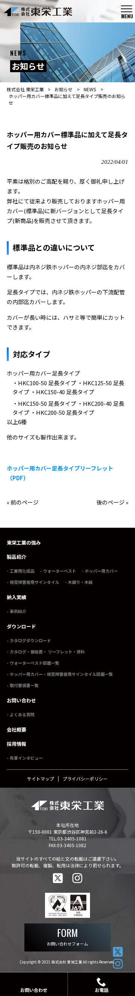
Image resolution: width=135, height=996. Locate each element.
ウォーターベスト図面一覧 (34, 663)
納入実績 (16, 597)
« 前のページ (23, 502)
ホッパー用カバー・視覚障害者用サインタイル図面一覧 (61, 674)
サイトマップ (40, 778)
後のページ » (112, 502)
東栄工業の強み (24, 542)
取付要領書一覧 (24, 685)
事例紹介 (18, 611)
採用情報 (16, 743)
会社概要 (16, 729)
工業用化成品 (22, 571)
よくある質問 (22, 714)
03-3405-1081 (72, 838)
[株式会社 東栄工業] (58, 11)
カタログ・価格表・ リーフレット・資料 (47, 652)
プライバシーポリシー (85, 778)
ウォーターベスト (59, 571)
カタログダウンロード (30, 640)
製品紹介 (16, 556)
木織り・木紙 (80, 582)
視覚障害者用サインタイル (34, 582)
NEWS (90, 89)
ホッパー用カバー (101, 571)
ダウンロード (21, 626)
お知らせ (63, 89)
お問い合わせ (21, 700)
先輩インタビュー (26, 758)
